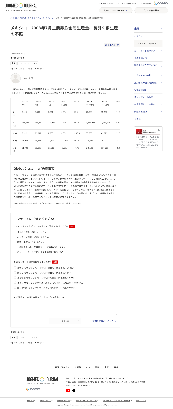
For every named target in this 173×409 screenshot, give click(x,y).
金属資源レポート (142, 57)
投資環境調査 (140, 89)
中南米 (13, 58)
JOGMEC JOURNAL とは (109, 3)
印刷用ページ (113, 45)
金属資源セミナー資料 (144, 104)
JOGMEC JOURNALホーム (20, 18)
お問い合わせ (146, 3)
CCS (88, 367)
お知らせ (138, 36)
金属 (33, 18)
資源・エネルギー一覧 (113, 10)
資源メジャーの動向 (143, 97)
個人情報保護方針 (64, 400)
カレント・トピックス (144, 50)
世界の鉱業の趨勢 (142, 75)
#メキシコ (39, 68)
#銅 (12, 68)
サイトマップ (141, 400)
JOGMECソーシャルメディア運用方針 (117, 400)
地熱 (97, 367)
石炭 (116, 367)
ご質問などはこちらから (102, 321)
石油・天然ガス (62, 367)
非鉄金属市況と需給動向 (145, 82)
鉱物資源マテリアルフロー (145, 67)
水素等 (78, 367)
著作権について (46, 400)
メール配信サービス (130, 3)
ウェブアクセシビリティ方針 (87, 400)
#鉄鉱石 (31, 68)
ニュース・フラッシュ (46, 18)
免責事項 (31, 400)
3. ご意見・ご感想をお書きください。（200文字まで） (39, 297)
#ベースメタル (20, 68)
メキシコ (21, 58)
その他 (137, 118)
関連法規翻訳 (140, 111)
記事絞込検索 (153, 10)
